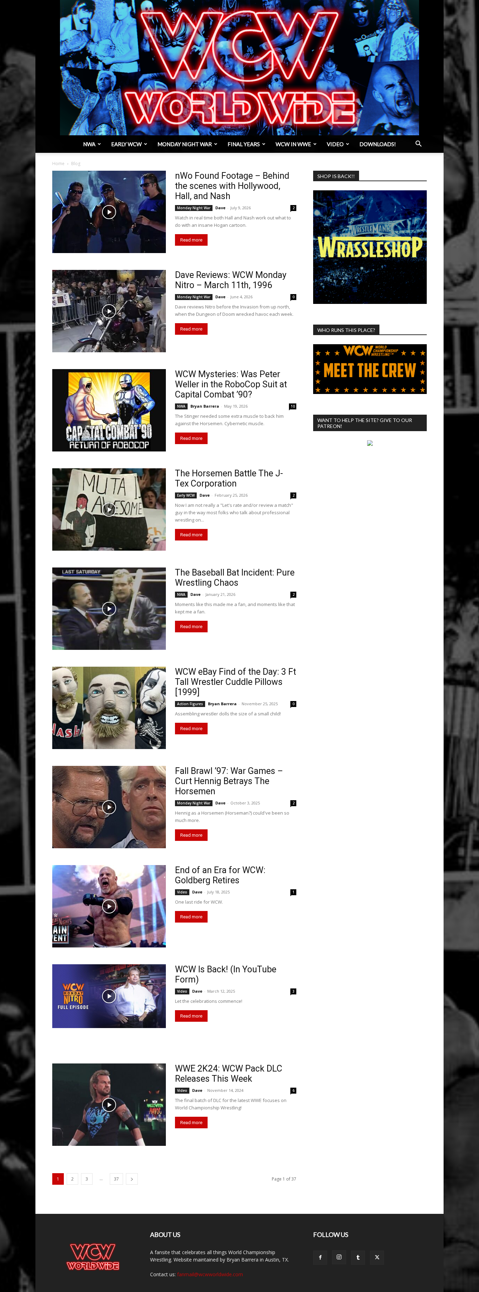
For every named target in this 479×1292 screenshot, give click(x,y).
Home (58, 163)
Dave (220, 207)
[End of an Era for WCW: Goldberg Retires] (109, 906)
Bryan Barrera (204, 406)
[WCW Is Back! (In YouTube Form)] (109, 996)
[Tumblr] (358, 1258)
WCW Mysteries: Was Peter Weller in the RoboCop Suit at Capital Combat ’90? (231, 384)
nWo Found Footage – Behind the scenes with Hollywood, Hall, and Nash (232, 186)
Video (335, 144)
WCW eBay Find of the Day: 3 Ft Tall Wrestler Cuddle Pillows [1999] (235, 682)
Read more (191, 240)
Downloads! (377, 144)
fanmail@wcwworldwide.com (210, 1274)
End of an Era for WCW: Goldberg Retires (220, 875)
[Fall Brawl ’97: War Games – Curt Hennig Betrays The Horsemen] (109, 807)
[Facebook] (320, 1258)
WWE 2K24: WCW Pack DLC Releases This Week (228, 1073)
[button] (418, 144)
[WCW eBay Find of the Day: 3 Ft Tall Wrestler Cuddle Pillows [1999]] (109, 708)
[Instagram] (339, 1257)
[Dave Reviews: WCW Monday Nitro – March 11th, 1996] (109, 311)
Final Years (244, 144)
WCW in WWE (293, 144)
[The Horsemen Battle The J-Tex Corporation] (109, 509)
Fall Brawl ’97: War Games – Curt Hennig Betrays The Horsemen (229, 781)
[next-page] (132, 1179)
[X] (377, 1258)
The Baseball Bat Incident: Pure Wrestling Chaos (235, 577)
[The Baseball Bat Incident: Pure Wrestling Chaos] (109, 608)
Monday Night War (184, 144)
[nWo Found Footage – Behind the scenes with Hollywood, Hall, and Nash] (109, 212)
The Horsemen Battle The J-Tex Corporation (229, 478)
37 (116, 1179)
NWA (89, 144)
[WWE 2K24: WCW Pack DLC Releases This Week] (109, 1104)
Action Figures (190, 703)
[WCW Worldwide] (239, 67)
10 (293, 406)
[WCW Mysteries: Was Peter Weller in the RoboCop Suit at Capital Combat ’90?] (109, 410)
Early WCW (126, 144)
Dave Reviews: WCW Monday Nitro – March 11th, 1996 (230, 280)
